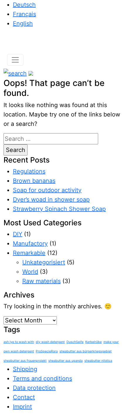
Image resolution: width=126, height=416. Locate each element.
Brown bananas (34, 180)
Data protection (34, 387)
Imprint (22, 406)
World (30, 271)
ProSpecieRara (47, 351)
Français (24, 14)
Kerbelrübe (93, 342)
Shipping (25, 369)
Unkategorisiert (43, 262)
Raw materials (41, 281)
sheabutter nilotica (98, 361)
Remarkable (29, 252)
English (23, 23)
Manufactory (30, 243)
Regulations (29, 171)
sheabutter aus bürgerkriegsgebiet (85, 351)
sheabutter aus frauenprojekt (25, 361)
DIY (17, 234)
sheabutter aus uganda (65, 361)
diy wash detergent (50, 342)
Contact (24, 397)
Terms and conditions (42, 378)
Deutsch (24, 4)
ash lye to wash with (19, 342)
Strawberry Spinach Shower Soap (59, 208)
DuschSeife (75, 342)
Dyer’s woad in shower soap (51, 199)
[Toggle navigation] (15, 60)
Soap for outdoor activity (47, 190)
